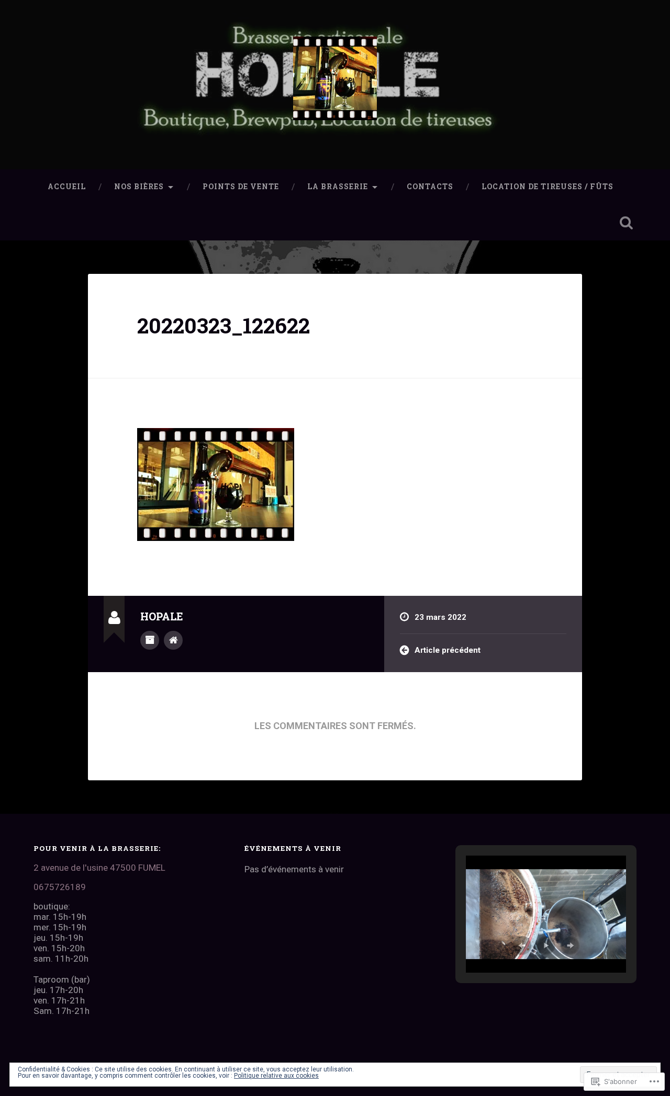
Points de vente (241, 186)
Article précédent (448, 650)
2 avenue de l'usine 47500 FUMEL (99, 867)
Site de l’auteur (173, 640)
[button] (521, 945)
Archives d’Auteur (149, 640)
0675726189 (60, 887)
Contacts (430, 186)
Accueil (67, 186)
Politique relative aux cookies (276, 1075)
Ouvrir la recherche (626, 222)
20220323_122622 (223, 325)
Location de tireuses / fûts (547, 186)
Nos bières (139, 186)
